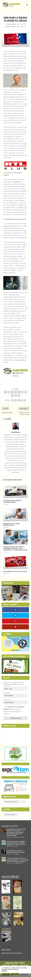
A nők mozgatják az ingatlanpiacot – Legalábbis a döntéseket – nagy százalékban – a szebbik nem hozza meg (15, 548)
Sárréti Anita (11, 24)
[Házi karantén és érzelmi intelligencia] (15, 561)
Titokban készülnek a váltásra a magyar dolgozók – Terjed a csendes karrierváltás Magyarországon (18, 859)
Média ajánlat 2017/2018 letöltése (12, 953)
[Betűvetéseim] (15, 592)
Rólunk (22, 963)
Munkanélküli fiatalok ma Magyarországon (11, 524)
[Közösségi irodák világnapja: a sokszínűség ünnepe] (15, 490)
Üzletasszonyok (10, 26)
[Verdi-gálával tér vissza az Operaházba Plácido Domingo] (4, 852)
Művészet (17, 854)
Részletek (4, 971)
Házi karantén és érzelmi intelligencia (15, 571)
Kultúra (16, 846)
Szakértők (5, 965)
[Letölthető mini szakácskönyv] (15, 666)
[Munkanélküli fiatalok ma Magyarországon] (15, 514)
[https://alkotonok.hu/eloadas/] (15, 651)
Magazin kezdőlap (11, 963)
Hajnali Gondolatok (19, 837)
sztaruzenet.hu (21, 360)
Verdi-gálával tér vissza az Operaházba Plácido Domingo (16, 851)
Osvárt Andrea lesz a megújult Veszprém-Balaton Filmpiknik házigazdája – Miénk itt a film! (16, 843)
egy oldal (16, 182)
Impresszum (23, 965)
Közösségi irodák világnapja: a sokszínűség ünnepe (12, 501)
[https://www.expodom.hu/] (15, 769)
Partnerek (14, 965)
